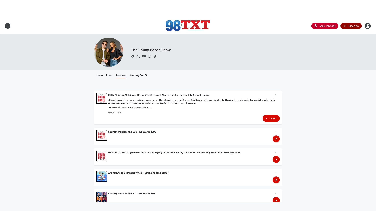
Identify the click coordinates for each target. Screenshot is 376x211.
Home (99, 75)
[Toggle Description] (275, 95)
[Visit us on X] (138, 56)
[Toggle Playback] (101, 98)
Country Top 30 (138, 75)
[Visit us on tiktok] (155, 56)
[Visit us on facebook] (133, 56)
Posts (109, 75)
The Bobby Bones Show (151, 49)
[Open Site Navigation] (8, 26)
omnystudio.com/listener (122, 107)
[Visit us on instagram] (149, 56)
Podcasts (121, 75)
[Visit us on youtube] (144, 56)
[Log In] (368, 26)
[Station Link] (188, 26)
